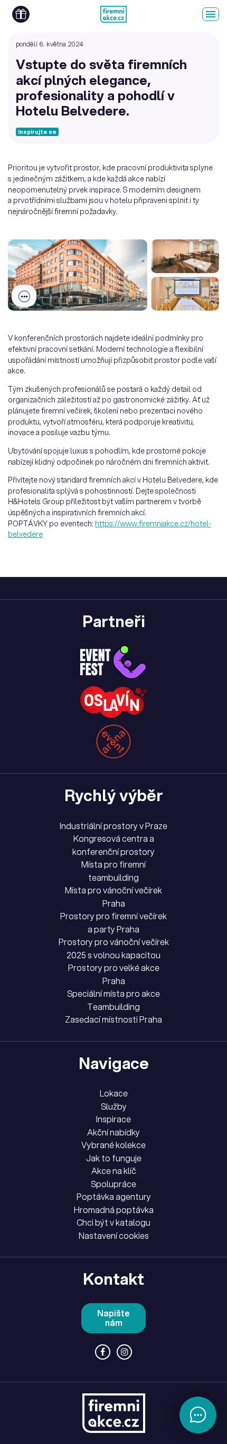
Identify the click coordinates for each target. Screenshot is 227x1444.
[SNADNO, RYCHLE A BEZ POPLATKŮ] (113, 14)
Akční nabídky (113, 1132)
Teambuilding (113, 1007)
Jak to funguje (113, 1158)
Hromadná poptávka (114, 1210)
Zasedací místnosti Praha (113, 1019)
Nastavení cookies (114, 1235)
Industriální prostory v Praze (113, 826)
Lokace (114, 1093)
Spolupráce (113, 1184)
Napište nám (113, 1318)
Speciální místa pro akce (113, 993)
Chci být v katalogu (113, 1222)
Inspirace (113, 1119)
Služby (114, 1106)
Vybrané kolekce (113, 1145)
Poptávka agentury (114, 1196)
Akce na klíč (113, 1171)
